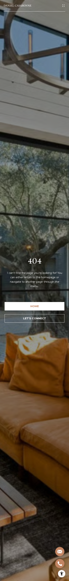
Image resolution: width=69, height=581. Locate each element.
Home (34, 306)
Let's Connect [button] (34, 318)
